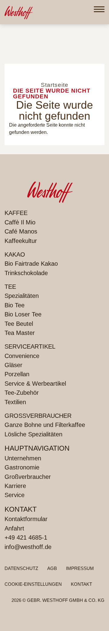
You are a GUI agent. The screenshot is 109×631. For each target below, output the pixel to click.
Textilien (15, 402)
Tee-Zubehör (22, 392)
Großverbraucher (38, 415)
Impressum (80, 568)
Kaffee (16, 213)
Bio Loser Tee (23, 314)
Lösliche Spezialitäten (33, 434)
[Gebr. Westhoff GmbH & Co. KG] (19, 12)
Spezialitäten (22, 295)
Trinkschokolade (26, 273)
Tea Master (20, 332)
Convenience (22, 356)
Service (15, 495)
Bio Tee (15, 305)
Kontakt (81, 584)
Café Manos (21, 231)
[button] (99, 9)
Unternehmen (23, 458)
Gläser (13, 365)
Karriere (15, 486)
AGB (52, 568)
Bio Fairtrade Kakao (31, 263)
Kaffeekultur (21, 240)
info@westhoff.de (28, 547)
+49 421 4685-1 (26, 537)
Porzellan (17, 374)
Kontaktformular (26, 519)
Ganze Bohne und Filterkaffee (45, 424)
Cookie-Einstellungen (33, 584)
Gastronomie (22, 467)
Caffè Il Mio (20, 222)
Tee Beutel (19, 323)
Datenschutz (21, 568)
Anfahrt (14, 528)
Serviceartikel (30, 346)
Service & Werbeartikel (35, 383)
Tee (10, 286)
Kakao (15, 254)
